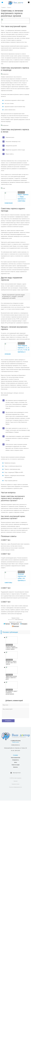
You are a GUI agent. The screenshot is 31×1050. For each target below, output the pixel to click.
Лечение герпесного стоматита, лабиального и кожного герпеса (11, 648)
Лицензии (15, 781)
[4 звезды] (12, 619)
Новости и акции (15, 764)
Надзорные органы (15, 784)
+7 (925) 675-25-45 (15, 740)
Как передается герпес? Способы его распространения (11, 693)
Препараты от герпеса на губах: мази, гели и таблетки (11, 663)
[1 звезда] (8, 619)
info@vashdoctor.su (15, 745)
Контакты (15, 767)
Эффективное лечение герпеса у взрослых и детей (11, 678)
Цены (15, 762)
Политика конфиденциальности (15, 787)
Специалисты (15, 760)
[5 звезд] (14, 619)
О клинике (15, 755)
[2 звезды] (10, 619)
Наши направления (15, 757)
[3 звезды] (11, 619)
